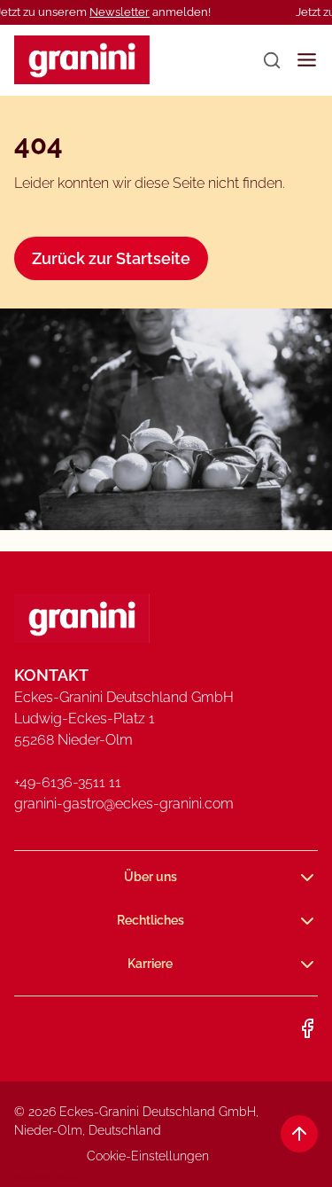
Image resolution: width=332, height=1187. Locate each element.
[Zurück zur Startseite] (82, 59)
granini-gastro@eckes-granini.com (124, 803)
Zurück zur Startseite (111, 258)
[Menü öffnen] (307, 60)
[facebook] (307, 1028)
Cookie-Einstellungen (148, 1156)
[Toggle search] (272, 60)
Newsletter (119, 12)
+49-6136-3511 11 (67, 782)
